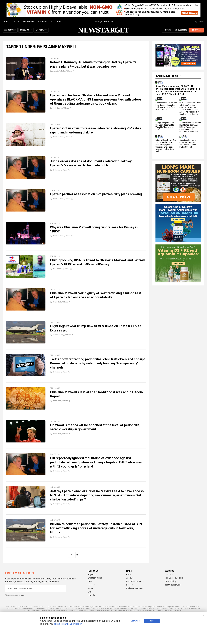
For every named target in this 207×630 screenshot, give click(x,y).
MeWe (90, 588)
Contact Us (169, 575)
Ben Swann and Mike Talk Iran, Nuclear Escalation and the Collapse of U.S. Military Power (166, 106)
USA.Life (91, 595)
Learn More (135, 621)
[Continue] (62, 588)
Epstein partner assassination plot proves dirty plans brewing (96, 194)
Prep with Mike (29, 22)
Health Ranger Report (166, 76)
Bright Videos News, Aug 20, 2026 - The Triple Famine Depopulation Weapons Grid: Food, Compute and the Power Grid (165, 145)
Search (201, 22)
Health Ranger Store (173, 585)
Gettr (90, 581)
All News (130, 578)
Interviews (42, 22)
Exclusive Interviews (134, 588)
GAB (90, 592)
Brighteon (15, 22)
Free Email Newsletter (174, 578)
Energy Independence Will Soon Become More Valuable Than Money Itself (165, 126)
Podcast (129, 585)
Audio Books (55, 22)
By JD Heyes (55, 170)
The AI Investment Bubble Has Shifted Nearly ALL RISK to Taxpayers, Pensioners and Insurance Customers (190, 127)
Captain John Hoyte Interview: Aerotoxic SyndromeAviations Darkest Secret (187, 143)
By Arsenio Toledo (57, 71)
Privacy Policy (170, 581)
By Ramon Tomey (57, 335)
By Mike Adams (56, 269)
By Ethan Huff (55, 302)
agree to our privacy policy (68, 623)
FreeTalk (91, 585)
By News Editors (56, 137)
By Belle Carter (56, 108)
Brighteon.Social (95, 578)
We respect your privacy (15, 595)
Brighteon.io (93, 575)
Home (5, 22)
